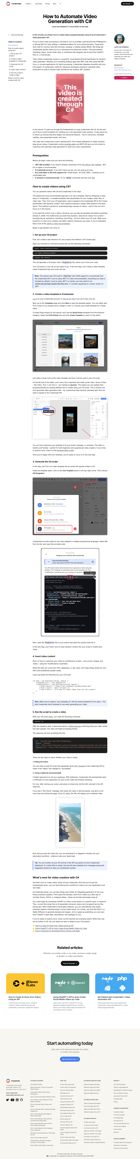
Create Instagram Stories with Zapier (68, 1128)
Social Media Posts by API (67, 1107)
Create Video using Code (67, 1084)
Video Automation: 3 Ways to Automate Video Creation (41, 1088)
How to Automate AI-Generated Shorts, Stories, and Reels (57, 931)
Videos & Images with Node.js (92, 1103)
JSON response (75, 726)
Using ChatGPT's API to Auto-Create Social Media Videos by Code (61, 928)
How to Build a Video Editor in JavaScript (41, 1145)
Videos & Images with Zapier (92, 1084)
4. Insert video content (17, 70)
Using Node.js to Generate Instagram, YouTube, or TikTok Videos (40, 1141)
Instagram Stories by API (67, 1102)
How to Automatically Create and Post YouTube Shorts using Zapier (41, 1119)
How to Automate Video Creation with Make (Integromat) (42, 1110)
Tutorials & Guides (36, 1080)
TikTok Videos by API (66, 1099)
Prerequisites (13, 45)
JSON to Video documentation (58, 224)
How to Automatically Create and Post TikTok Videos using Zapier (41, 1124)
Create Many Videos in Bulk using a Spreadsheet (40, 1093)
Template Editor (118, 1099)
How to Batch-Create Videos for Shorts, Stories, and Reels (41, 1100)
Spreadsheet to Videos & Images (123, 1090)
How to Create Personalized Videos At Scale (42, 1097)
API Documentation (119, 1115)
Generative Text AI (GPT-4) (91, 1136)
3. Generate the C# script (16, 65)
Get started (127, 4)
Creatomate (16, 4)
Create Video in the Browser (68, 1087)
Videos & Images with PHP (91, 1106)
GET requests (79, 766)
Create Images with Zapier (67, 1137)
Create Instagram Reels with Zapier (68, 1133)
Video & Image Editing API (121, 1087)
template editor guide (65, 450)
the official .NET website (91, 165)
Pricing (47, 4)
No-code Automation (120, 1084)
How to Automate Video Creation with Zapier (41, 1105)
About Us (116, 1132)
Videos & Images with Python (92, 1109)
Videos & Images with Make (91, 1087)
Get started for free (70, 1059)
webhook (61, 777)
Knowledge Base (118, 1118)
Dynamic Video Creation (67, 1090)
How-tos (63, 1080)
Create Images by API (66, 1125)
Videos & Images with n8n (91, 1093)
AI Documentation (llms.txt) (121, 1123)
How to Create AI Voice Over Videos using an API (54, 926)
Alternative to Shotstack (120, 1145)
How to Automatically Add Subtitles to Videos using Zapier (41, 1115)
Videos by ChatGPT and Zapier (92, 1131)
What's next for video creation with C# (16, 79)
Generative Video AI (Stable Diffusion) (94, 1142)
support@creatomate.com (122, 70)
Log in (35, 299)
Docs (54, 4)
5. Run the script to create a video (16, 74)
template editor (70, 144)
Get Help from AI (118, 1120)
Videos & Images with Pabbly (92, 1090)
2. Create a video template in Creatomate (17, 60)
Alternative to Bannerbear (121, 1148)
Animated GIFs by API (66, 1122)
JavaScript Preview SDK (120, 1096)
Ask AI (125, 77)
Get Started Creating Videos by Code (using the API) (42, 1134)
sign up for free (87, 170)
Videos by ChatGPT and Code (92, 1134)
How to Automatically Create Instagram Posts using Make (41, 1129)
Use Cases (38, 4)
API (81, 59)
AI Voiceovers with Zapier (91, 1125)
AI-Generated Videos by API (68, 1143)
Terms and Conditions (120, 1126)
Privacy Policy (118, 1129)
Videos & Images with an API (92, 1112)
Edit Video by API (65, 1093)
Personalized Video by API (67, 1113)
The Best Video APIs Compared (122, 1142)
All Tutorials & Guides (36, 1084)
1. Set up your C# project (15, 55)
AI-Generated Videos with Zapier (69, 1140)
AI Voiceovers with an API (91, 1128)
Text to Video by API (66, 1116)
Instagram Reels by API (66, 1104)
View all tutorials (17, 35)
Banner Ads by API (65, 1119)
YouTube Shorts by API (66, 1096)
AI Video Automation (89, 1122)
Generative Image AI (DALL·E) (92, 1139)
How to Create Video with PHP (39, 1137)
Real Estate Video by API (67, 1110)
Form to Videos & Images (121, 1093)
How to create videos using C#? (16, 49)
